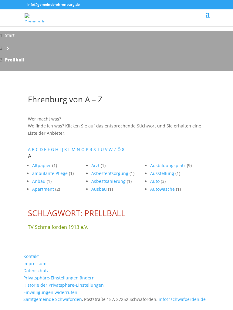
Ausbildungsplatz (168, 165)
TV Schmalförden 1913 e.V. (58, 227)
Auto (155, 181)
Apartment (43, 189)
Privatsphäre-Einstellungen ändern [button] (59, 278)
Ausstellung (162, 173)
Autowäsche (163, 189)
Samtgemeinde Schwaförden (52, 299)
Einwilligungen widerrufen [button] (50, 292)
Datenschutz (36, 270)
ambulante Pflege (50, 173)
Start (10, 35)
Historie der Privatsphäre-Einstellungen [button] (63, 285)
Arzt (96, 165)
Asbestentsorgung (110, 173)
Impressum (34, 263)
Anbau (39, 181)
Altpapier (42, 165)
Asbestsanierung (109, 181)
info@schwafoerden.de (182, 299)
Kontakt (31, 256)
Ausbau (99, 189)
